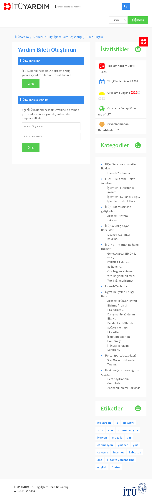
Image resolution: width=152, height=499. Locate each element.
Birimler (38, 37)
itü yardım (104, 422)
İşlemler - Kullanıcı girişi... (123, 196)
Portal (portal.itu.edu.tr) (120, 355)
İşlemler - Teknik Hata (121, 201)
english (102, 467)
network (128, 422)
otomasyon (105, 445)
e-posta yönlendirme (120, 460)
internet (118, 452)
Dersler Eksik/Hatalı (120, 323)
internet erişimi (128, 430)
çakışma (102, 452)
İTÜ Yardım (22, 37)
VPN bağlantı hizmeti (121, 276)
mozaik (117, 437)
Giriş (31, 83)
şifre (100, 430)
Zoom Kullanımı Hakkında (123, 388)
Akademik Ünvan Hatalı (122, 301)
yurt (135, 445)
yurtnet (123, 445)
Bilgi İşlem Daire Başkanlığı (64, 37)
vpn (110, 430)
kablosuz (135, 452)
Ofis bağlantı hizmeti (120, 271)
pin (129, 437)
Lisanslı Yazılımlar (118, 173)
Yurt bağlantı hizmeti (120, 280)
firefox (116, 467)
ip (117, 422)
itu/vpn (102, 437)
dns (99, 460)
